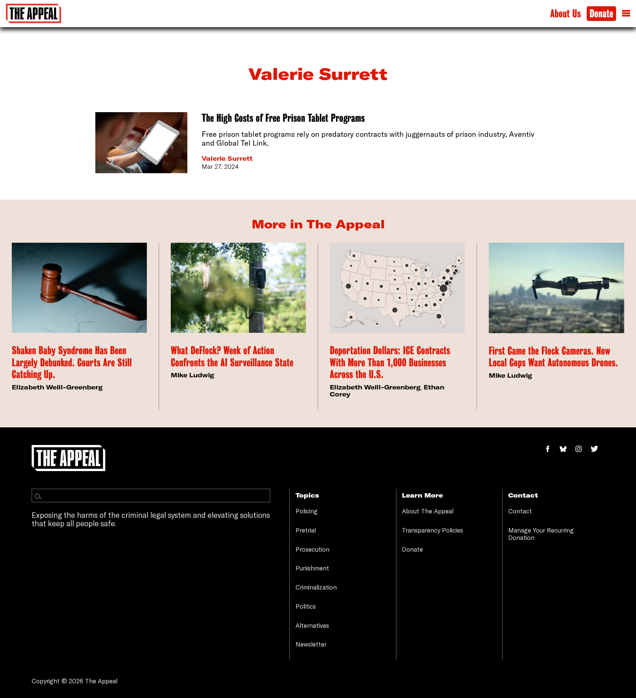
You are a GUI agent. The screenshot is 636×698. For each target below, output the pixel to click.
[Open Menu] (626, 13)
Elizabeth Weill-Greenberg (57, 387)
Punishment (312, 568)
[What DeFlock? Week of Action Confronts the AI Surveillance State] (238, 288)
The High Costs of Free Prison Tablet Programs (283, 118)
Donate (601, 14)
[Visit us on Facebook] (551, 449)
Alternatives (312, 625)
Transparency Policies (432, 530)
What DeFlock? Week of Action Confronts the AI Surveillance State (232, 356)
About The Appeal (427, 511)
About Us (565, 14)
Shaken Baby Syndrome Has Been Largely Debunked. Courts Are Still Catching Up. (72, 362)
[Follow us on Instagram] (582, 449)
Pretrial (306, 530)
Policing (307, 511)
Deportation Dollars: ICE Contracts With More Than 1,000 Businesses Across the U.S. (390, 362)
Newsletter (311, 644)
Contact (520, 511)
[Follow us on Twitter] (597, 449)
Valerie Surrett (227, 158)
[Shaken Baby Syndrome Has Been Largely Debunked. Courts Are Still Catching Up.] (79, 288)
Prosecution (312, 549)
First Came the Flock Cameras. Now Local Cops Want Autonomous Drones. (553, 357)
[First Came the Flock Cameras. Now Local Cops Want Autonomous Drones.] (556, 288)
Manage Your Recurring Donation (541, 533)
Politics (306, 606)
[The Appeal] (33, 13)
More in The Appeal (318, 224)
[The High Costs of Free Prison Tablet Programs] (141, 143)
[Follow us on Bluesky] (567, 449)
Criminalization (316, 587)
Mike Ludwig (192, 375)
